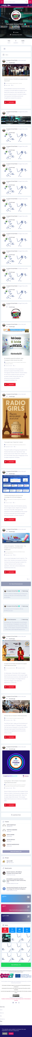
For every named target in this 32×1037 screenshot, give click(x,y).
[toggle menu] (4, 49)
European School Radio (11, 60)
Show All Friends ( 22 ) (16, 851)
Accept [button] (11, 1033)
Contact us (2, 1019)
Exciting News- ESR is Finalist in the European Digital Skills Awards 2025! (15, 781)
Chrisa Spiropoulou (11, 619)
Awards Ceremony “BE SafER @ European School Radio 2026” (15, 80)
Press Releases (22, 786)
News (1, 1024)
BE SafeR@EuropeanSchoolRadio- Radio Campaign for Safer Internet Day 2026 (13, 359)
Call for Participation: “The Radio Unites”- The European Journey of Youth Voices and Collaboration (15, 547)
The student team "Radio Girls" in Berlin (13, 442)
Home (1, 1009)
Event (14, 668)
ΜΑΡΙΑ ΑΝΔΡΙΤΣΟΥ (11, 825)
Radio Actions (15, 83)
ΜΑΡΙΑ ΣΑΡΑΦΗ (10, 834)
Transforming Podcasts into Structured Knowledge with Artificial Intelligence (13, 496)
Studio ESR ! (10, 861)
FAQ (1, 1016)
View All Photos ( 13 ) (16, 964)
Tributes (20, 83)
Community (15, 551)
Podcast (5, 553)
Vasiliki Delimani (11, 839)
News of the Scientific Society (13, 786)
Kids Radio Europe (16, 444)
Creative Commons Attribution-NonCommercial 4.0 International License (16, 999)
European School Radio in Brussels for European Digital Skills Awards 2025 (15, 664)
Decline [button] (5, 1033)
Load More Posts (17, 815)
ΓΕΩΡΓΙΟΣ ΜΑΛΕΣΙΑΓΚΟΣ (13, 844)
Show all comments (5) (17, 584)
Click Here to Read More (13, 1030)
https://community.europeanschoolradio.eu (19, 910)
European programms (17, 499)
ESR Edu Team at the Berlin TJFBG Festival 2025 (15, 715)
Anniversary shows (9, 362)
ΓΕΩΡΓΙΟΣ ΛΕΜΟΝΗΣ (12, 829)
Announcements (9, 83)
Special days (6, 363)
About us (2, 1013)
